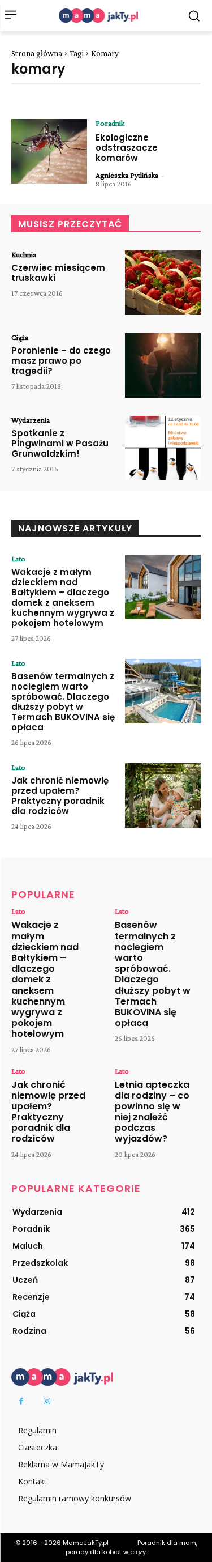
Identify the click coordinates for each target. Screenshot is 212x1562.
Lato (18, 559)
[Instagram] (47, 1401)
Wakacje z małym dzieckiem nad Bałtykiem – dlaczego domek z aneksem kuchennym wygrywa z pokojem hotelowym (62, 597)
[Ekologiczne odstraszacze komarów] (49, 151)
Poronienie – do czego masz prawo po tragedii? (61, 360)
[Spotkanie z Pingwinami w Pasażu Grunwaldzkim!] (163, 448)
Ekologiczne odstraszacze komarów (127, 147)
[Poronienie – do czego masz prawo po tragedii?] (163, 365)
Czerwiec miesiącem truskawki (58, 273)
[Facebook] (21, 1401)
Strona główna (36, 53)
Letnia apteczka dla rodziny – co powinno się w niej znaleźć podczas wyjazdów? (152, 1112)
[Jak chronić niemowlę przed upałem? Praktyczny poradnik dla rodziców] (163, 795)
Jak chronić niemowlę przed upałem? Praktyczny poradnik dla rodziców (60, 795)
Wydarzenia (30, 420)
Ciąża (19, 337)
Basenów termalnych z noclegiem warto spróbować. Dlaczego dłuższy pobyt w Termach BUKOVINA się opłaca (63, 701)
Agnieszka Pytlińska (127, 175)
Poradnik (110, 123)
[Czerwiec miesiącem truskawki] (163, 282)
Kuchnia (23, 254)
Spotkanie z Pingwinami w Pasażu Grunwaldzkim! (60, 443)
